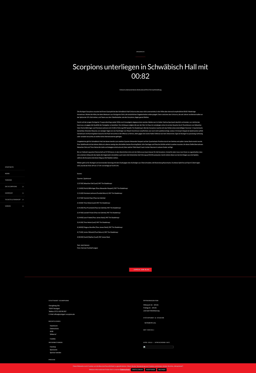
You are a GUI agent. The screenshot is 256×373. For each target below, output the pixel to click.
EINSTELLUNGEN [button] (137, 369)
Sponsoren (53, 350)
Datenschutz (54, 328)
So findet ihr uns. (150, 323)
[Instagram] (146, 335)
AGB (51, 331)
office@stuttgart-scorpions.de (64, 314)
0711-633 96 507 (60, 311)
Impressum (54, 326)
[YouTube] (149, 335)
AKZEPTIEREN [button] (150, 369)
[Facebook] (144, 335)
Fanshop (53, 347)
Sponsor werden (55, 352)
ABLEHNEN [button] (161, 369)
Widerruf (53, 334)
